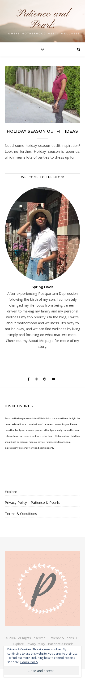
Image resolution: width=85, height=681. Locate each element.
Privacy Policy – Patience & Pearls (32, 502)
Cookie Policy (29, 662)
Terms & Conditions (21, 513)
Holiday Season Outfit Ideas (42, 131)
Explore (11, 491)
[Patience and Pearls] (42, 21)
